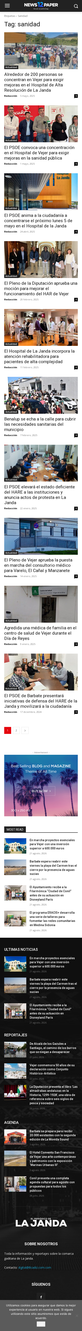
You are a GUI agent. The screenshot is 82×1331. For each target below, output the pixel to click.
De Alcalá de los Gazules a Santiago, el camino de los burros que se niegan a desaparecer (53, 1048)
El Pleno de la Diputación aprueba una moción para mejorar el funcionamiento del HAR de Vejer (40, 288)
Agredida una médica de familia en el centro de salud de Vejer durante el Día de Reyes (40, 633)
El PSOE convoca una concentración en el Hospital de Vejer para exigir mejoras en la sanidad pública (39, 153)
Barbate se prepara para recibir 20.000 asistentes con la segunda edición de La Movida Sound (53, 1135)
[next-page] (25, 730)
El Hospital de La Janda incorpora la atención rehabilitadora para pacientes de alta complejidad (39, 356)
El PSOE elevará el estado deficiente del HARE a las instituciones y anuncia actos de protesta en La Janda (39, 494)
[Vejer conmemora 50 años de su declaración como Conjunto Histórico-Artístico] (15, 1071)
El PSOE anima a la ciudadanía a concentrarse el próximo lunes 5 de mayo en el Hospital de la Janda (38, 220)
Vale (41, 1324)
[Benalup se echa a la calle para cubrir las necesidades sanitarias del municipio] (41, 395)
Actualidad (11, 67)
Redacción (10, 95)
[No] (77, 1316)
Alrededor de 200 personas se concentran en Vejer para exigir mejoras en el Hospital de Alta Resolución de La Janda (34, 82)
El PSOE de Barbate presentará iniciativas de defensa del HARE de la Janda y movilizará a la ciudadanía (40, 701)
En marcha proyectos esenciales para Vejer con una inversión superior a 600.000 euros (52, 844)
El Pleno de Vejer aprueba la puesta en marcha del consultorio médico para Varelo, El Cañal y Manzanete (38, 565)
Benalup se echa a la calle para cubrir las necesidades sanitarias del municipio (40, 424)
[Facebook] (41, 1297)
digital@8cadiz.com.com (34, 1267)
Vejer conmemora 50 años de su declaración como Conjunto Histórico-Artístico (52, 1069)
